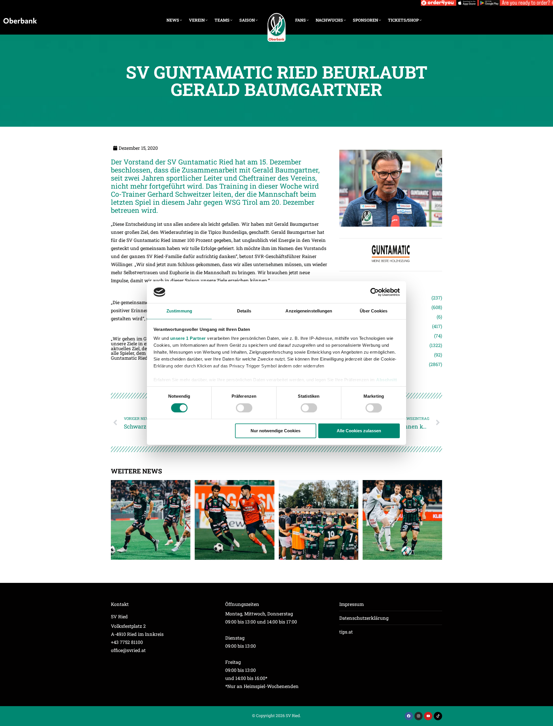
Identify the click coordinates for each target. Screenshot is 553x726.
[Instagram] (418, 716)
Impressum (351, 604)
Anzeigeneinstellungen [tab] (308, 311)
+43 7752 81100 (127, 642)
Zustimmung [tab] (179, 311)
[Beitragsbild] (150, 520)
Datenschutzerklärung (364, 618)
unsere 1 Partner (188, 338)
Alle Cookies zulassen (359, 431)
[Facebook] (409, 716)
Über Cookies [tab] (373, 311)
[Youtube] (428, 716)
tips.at (346, 632)
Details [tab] (244, 311)
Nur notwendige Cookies (275, 431)
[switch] (244, 407)
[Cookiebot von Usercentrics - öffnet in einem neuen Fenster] (374, 292)
